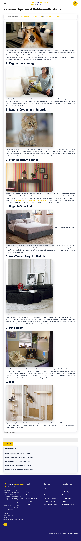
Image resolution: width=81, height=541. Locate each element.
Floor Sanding (66, 501)
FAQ (27, 495)
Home (27, 489)
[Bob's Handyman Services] (40, 3)
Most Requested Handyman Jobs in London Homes (19, 469)
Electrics (46, 492)
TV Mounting (65, 492)
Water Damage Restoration (51, 504)
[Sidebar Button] (5, 3)
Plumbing (46, 495)
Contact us (29, 504)
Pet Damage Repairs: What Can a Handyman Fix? (18, 461)
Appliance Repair (66, 498)
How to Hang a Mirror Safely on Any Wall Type (18, 465)
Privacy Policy (30, 501)
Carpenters (65, 495)
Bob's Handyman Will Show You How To (31, 16)
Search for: (6, 437)
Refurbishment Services (68, 504)
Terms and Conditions (32, 498)
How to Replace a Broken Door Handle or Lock (18, 453)
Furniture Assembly (49, 501)
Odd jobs (46, 489)
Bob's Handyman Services (70, 533)
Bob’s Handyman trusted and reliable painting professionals (31, 200)
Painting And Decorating (51, 498)
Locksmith (65, 489)
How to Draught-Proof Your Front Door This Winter (19, 457)
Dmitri (58, 16)
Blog (27, 492)
